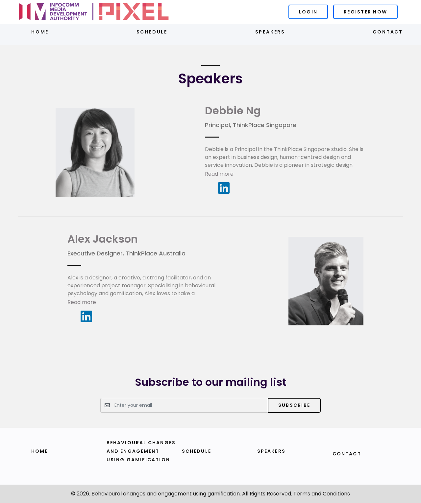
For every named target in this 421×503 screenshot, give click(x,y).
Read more (219, 174)
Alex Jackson (102, 238)
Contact (388, 32)
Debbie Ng (233, 110)
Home (40, 32)
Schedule (151, 32)
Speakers (270, 32)
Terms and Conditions (321, 493)
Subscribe (294, 405)
